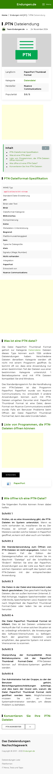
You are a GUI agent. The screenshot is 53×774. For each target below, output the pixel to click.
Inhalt (9, 147)
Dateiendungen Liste (11, 760)
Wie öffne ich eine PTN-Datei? (23, 163)
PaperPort (19, 483)
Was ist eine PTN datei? (20, 155)
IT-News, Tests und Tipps (12, 768)
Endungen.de (26, 4)
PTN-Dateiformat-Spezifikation (23, 152)
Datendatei (30, 80)
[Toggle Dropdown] (30, 726)
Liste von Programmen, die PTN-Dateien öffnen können (29, 159)
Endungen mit (18, 15)
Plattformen (7, 764)
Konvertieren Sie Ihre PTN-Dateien (25, 166)
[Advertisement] (22, 122)
